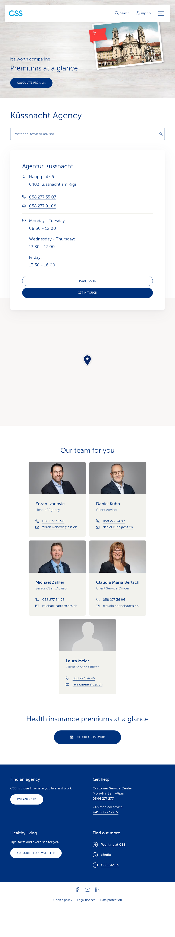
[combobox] (87, 134)
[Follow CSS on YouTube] (87, 889)
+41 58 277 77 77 (105, 812)
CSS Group (110, 865)
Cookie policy (62, 900)
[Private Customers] (16, 13)
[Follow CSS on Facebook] (77, 889)
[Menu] (161, 13)
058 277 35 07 (42, 197)
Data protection (111, 900)
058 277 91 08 (42, 206)
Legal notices (86, 900)
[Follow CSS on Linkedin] (97, 889)
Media (106, 855)
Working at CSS (113, 844)
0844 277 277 (103, 798)
